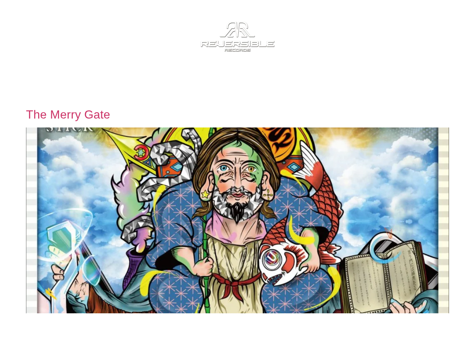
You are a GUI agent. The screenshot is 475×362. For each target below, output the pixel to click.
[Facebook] (400, 347)
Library (278, 78)
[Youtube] (455, 347)
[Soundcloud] (418, 347)
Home (78, 78)
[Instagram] (437, 347)
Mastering (220, 78)
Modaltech (211, 342)
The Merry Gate (68, 114)
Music (118, 78)
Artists (164, 78)
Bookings (387, 78)
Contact (330, 78)
